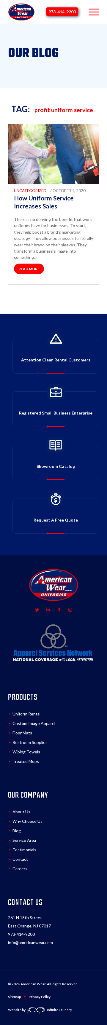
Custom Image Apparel (33, 723)
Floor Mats (22, 732)
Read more (29, 269)
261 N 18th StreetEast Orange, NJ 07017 (29, 921)
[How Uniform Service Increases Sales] (53, 182)
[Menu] (91, 12)
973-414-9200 (62, 11)
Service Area (24, 840)
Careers (19, 868)
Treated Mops (25, 761)
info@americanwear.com (30, 942)
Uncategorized (30, 190)
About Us (21, 811)
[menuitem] (91, 12)
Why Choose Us (27, 821)
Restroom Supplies (30, 742)
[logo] (21, 12)
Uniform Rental (26, 713)
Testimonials (24, 849)
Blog (16, 830)
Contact (20, 859)
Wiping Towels (26, 751)
